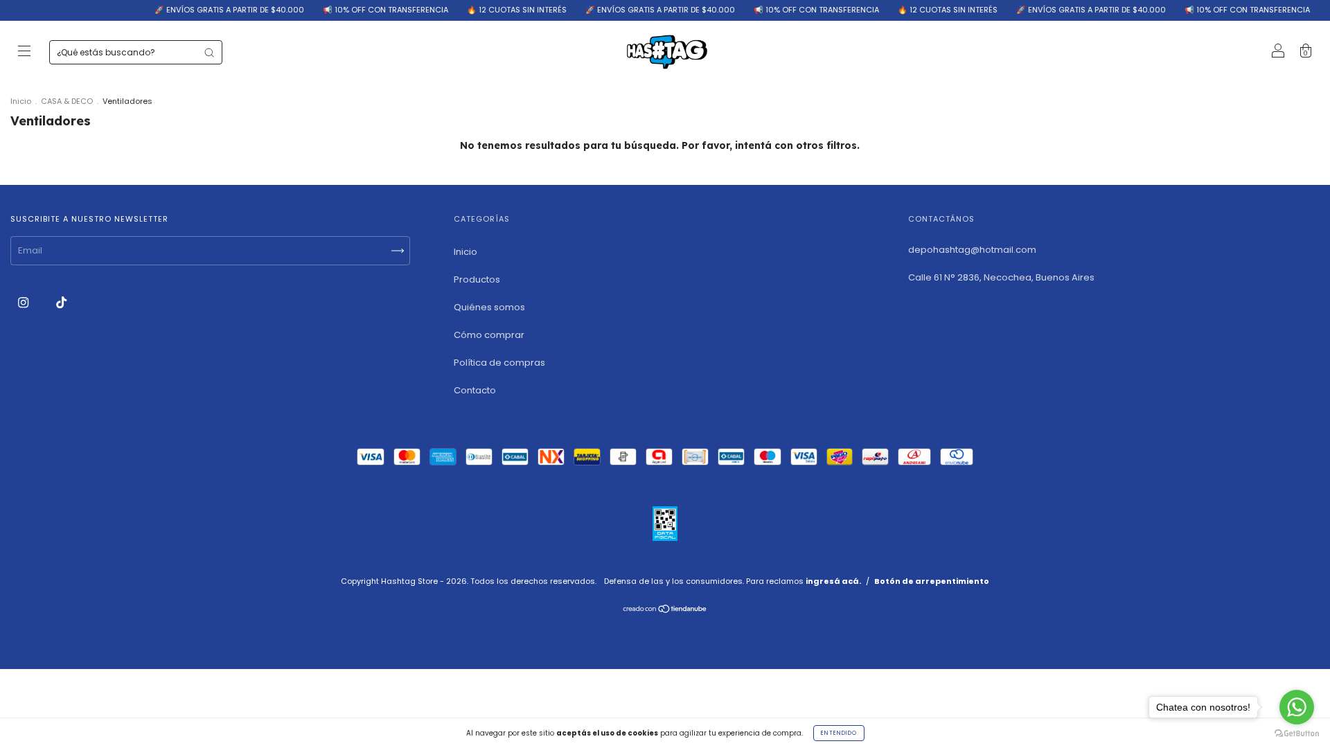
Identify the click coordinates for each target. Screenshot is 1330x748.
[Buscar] (209, 52)
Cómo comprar (489, 334)
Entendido (839, 733)
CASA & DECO (67, 101)
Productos (477, 279)
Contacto (475, 390)
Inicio (20, 101)
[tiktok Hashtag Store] (61, 302)
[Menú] (24, 53)
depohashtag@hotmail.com (972, 249)
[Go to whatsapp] (1296, 707)
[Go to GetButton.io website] (1297, 733)
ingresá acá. (833, 581)
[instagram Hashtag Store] (24, 302)
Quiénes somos (489, 307)
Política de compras (499, 362)
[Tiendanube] (665, 610)
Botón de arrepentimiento (931, 581)
